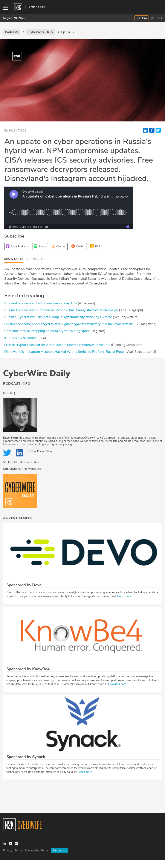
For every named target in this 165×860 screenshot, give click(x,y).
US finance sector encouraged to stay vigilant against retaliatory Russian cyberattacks (69, 324)
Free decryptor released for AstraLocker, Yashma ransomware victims (57, 345)
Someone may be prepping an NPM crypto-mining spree (47, 331)
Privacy (7, 851)
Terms (18, 851)
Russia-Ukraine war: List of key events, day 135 (40, 303)
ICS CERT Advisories (20, 338)
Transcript (36, 259)
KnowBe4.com (117, 684)
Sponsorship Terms (37, 851)
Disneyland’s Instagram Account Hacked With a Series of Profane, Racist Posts (64, 351)
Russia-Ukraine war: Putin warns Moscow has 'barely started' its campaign (61, 310)
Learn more (123, 596)
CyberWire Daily (36, 373)
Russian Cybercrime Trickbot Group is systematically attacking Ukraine (58, 317)
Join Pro (141, 18)
